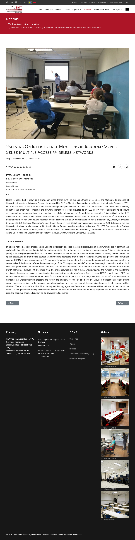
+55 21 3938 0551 (80, 2)
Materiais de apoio (101, 9)
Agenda (75, 9)
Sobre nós (48, 9)
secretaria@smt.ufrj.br (99, 2)
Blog (8, 159)
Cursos (67, 9)
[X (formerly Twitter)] (120, 166)
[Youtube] (12, 2)
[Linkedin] (16, 2)
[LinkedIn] (126, 166)
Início (40, 9)
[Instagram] (20, 2)
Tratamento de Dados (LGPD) (81, 354)
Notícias (87, 9)
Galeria (58, 9)
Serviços (116, 9)
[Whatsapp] (24, 2)
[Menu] (127, 9)
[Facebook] (7, 2)
